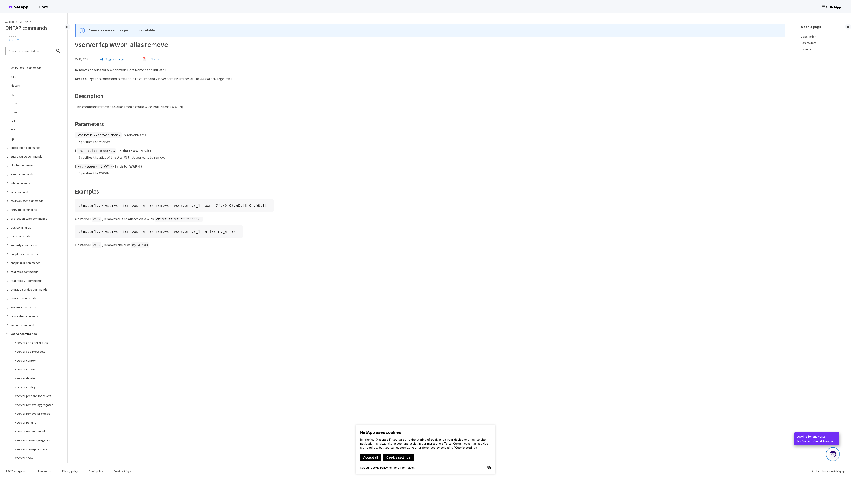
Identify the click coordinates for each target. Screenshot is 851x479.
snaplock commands (24, 254)
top (13, 130)
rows (14, 112)
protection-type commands (29, 219)
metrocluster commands (27, 201)
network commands (24, 210)
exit (13, 77)
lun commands (20, 192)
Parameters (808, 43)
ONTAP (24, 21)
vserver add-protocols (30, 352)
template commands (24, 316)
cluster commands (23, 165)
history (15, 86)
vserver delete (25, 378)
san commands (21, 236)
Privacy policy (70, 471)
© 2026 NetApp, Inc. (16, 471)
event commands (22, 174)
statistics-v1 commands (26, 281)
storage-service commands (29, 289)
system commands (23, 307)
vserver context (25, 360)
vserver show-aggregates (32, 440)
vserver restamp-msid (30, 431)
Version (12, 36)
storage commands (24, 298)
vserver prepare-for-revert (33, 396)
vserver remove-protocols (33, 414)
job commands (20, 183)
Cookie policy (95, 471)
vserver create (25, 369)
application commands (26, 148)
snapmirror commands (26, 263)
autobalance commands (26, 156)
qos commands (21, 227)
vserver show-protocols (31, 449)
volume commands (23, 325)
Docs (43, 7)
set (13, 121)
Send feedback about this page (828, 471)
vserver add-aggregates (31, 343)
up (12, 139)
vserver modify (25, 387)
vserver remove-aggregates (34, 405)
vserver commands (24, 334)
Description (808, 37)
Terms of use (45, 471)
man (13, 94)
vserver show (24, 458)
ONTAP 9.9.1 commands (26, 68)
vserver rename (25, 422)
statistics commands (24, 272)
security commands (24, 245)
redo (14, 103)
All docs (9, 21)
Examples (807, 49)
